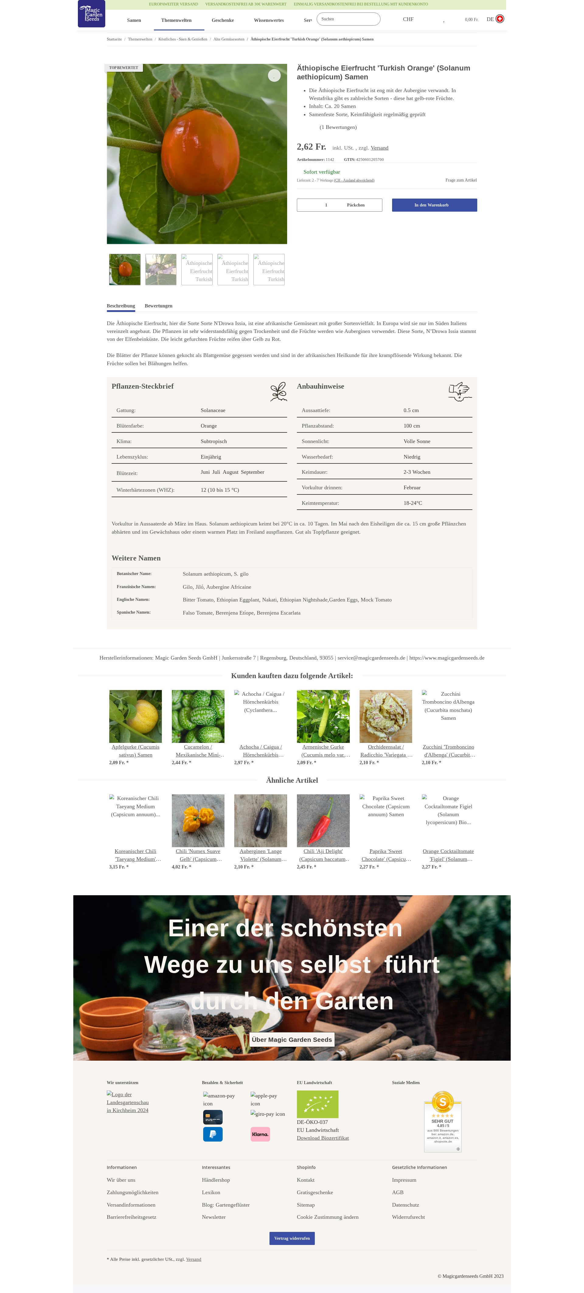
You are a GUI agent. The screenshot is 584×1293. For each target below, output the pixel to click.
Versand (379, 148)
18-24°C (413, 503)
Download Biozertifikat (323, 1138)
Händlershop (216, 1180)
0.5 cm (411, 410)
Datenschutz (405, 1205)
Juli (216, 472)
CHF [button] (408, 19)
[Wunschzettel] (444, 19)
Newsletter (214, 1217)
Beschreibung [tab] (121, 305)
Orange (209, 426)
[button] (431, 19)
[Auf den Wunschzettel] (274, 75)
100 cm (412, 426)
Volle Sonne (417, 441)
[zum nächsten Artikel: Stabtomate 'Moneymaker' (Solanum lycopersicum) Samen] (470, 39)
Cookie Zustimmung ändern (328, 1217)
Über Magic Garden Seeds (292, 1039)
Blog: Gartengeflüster (226, 1205)
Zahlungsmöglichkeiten (132, 1192)
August (230, 472)
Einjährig (211, 457)
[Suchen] (386, 19)
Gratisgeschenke (315, 1192)
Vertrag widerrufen (292, 1238)
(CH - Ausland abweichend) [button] (354, 180)
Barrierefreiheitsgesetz (131, 1217)
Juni (205, 472)
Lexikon (211, 1192)
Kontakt (306, 1180)
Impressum (404, 1180)
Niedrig (412, 457)
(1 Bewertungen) (338, 127)
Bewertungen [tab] (158, 305)
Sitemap (306, 1205)
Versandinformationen (131, 1205)
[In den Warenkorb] (111, 60)
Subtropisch (214, 441)
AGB (398, 1192)
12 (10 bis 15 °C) (220, 490)
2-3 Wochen (417, 472)
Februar (412, 487)
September (252, 472)
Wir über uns (121, 1180)
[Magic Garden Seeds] (91, 20)
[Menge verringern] (303, 205)
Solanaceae (213, 410)
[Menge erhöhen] (375, 205)
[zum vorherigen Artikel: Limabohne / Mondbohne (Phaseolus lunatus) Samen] (457, 39)
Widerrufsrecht (408, 1217)
